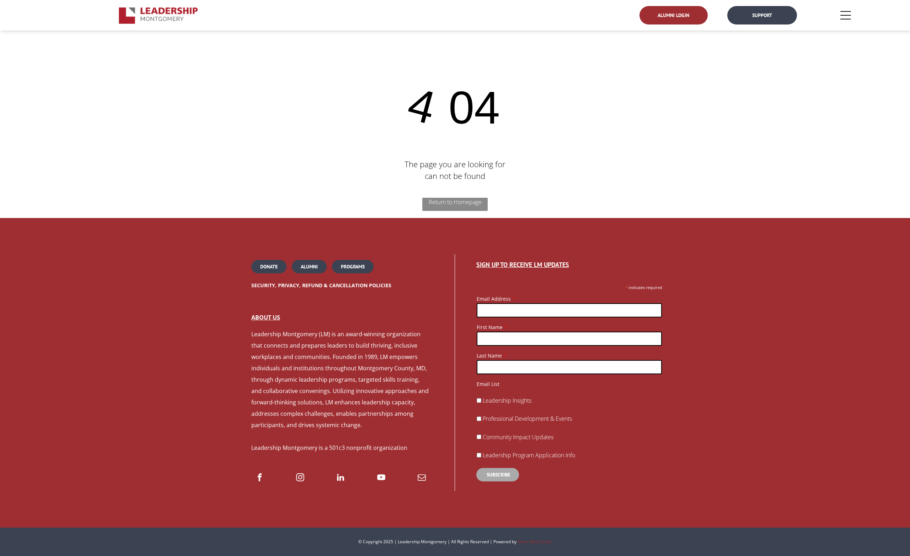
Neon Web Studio (535, 542)
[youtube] (381, 478)
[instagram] (300, 478)
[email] (422, 478)
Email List (488, 384)
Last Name (489, 355)
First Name (490, 327)
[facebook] (259, 478)
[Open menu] (845, 15)
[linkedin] (340, 478)
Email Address (494, 298)
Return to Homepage (455, 202)
